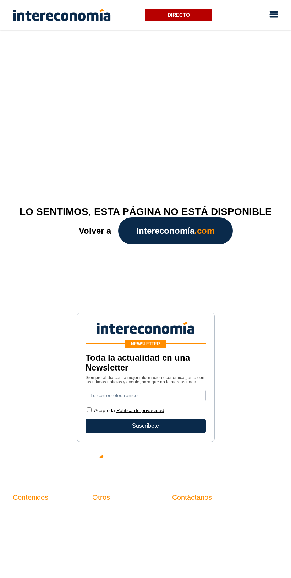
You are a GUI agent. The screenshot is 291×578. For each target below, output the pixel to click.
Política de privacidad (119, 536)
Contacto (103, 512)
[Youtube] (231, 463)
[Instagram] (252, 463)
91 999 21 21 (188, 527)
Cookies (102, 548)
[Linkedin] (273, 463)
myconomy (26, 512)
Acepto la (129, 410)
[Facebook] (209, 463)
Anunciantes (28, 524)
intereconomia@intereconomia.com (217, 516)
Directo (179, 15)
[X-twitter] (188, 463)
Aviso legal (106, 524)
